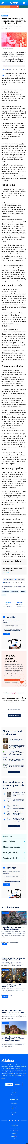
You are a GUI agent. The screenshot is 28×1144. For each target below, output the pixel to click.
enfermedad (5, 591)
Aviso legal (14, 1133)
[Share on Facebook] (13, 69)
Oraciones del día (11, 858)
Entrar (18, 709)
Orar (23, 7)
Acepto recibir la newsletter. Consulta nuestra (13, 630)
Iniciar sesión (18, 1084)
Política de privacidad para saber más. (12, 630)
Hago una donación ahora (11, 680)
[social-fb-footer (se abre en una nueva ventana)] (12, 1120)
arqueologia (5, 1022)
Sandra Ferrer (17, 26)
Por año (14, 1115)
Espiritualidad (14, 1095)
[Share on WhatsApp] (24, 69)
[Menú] (4, 3)
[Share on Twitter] (19, 69)
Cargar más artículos (14, 772)
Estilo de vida (14, 1097)
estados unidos (14, 591)
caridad (4, 944)
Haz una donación (14, 1128)
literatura (23, 591)
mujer (3, 595)
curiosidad (5, 996)
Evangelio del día (11, 852)
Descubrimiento (5, 12)
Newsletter (14, 1106)
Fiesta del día (9, 841)
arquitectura (6, 913)
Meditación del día (11, 847)
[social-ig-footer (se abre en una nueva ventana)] (18, 1120)
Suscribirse (9, 1084)
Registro (5, 7)
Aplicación (14, 1108)
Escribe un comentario (14, 715)
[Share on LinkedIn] (16, 69)
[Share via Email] (21, 69)
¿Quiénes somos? (14, 1130)
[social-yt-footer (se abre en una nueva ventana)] (9, 1120)
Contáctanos (14, 1136)
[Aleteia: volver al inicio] (14, 2)
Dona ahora (13, 7)
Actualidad (14, 1092)
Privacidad (14, 1139)
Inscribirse (6, 634)
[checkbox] (3, 629)
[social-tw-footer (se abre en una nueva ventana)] (15, 1120)
